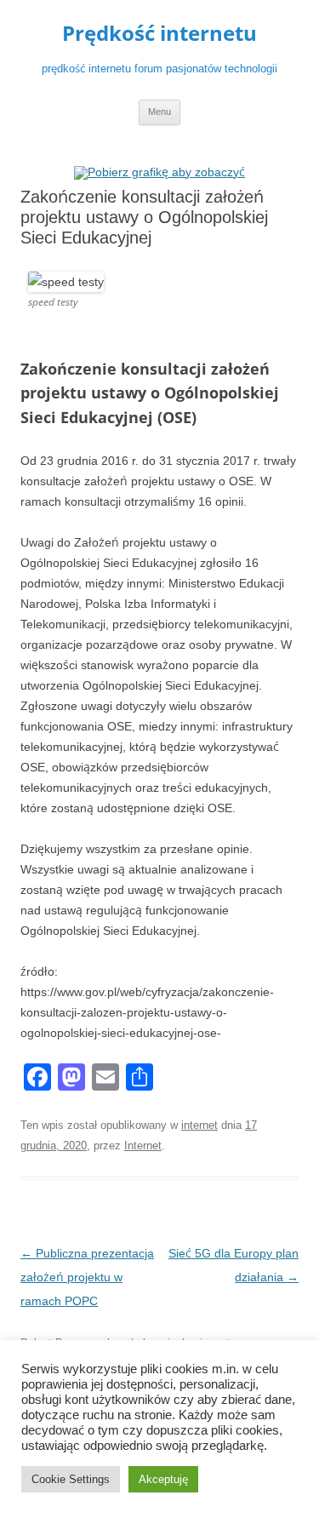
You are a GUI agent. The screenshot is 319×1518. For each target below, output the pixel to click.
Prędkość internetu (159, 33)
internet (199, 1125)
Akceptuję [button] (163, 1479)
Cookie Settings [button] (70, 1479)
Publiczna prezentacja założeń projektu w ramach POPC (87, 1277)
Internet (143, 1145)
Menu (159, 111)
